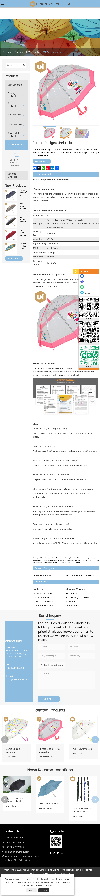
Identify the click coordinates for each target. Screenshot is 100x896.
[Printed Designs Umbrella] (49, 133)
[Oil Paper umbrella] (50, 787)
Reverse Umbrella (12, 175)
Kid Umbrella (14, 114)
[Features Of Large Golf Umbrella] (83, 790)
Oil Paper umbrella (49, 803)
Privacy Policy (49, 873)
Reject (31, 890)
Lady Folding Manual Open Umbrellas (24, 206)
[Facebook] (50, 853)
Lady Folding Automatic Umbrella (24, 232)
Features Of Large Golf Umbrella (81, 810)
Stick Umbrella (12, 105)
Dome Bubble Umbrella (13, 750)
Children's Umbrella (43, 601)
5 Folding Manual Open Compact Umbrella (23, 192)
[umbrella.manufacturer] (82, 283)
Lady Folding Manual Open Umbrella (23, 219)
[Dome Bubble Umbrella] (17, 730)
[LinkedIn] (58, 853)
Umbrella (38, 589)
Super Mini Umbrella (13, 135)
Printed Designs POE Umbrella (49, 750)
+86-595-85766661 (14, 842)
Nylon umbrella (41, 597)
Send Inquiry (43, 161)
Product (68, 873)
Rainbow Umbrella (76, 589)
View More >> (12, 756)
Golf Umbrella (15, 124)
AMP (62, 873)
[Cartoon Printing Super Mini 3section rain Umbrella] (11, 243)
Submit (49, 699)
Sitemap (89, 870)
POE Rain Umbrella (52, 52)
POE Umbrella (33, 52)
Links (78, 870)
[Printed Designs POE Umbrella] (50, 730)
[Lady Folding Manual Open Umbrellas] (11, 203)
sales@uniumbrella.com (18, 679)
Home (8, 52)
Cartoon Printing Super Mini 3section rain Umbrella (23, 246)
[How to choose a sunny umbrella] (17, 784)
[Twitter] (54, 853)
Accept (44, 890)
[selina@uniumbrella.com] (82, 277)
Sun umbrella (73, 601)
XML (37, 873)
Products (19, 52)
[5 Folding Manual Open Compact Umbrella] (11, 190)
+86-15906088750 (15, 668)
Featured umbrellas (43, 605)
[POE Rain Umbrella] (83, 730)
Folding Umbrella (12, 95)
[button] (5, 739)
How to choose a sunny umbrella (15, 800)
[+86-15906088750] (82, 288)
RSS (30, 873)
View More (13, 258)
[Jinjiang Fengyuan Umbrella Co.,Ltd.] (50, 2)
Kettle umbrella (74, 605)
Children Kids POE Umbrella (14, 162)
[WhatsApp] (62, 853)
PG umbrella (73, 593)
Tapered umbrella (43, 593)
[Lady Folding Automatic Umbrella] (11, 230)
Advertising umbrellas (78, 597)
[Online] (76, 271)
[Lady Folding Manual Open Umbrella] (11, 217)
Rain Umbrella (15, 84)
